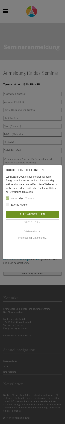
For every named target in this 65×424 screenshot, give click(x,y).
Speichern (32, 222)
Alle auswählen (32, 214)
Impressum (24, 237)
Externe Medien (19, 204)
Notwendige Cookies (22, 198)
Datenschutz (39, 237)
